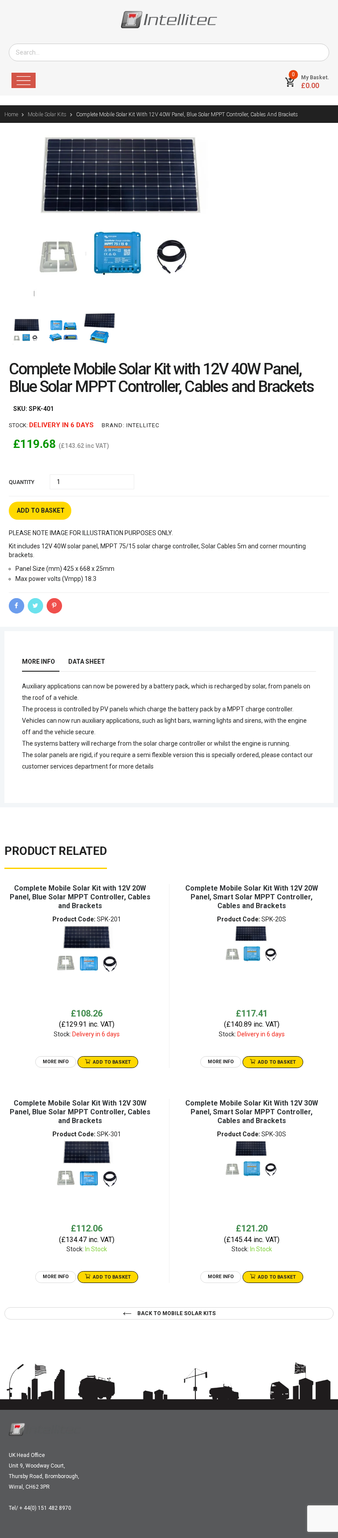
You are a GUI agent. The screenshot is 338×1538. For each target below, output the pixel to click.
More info (38, 661)
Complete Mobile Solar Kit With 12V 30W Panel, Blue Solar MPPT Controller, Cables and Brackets (80, 1112)
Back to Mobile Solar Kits (176, 1313)
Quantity (21, 482)
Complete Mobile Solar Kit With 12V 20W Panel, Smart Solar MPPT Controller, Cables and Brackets (251, 897)
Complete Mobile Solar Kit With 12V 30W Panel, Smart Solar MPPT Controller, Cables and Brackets (251, 1112)
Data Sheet (86, 661)
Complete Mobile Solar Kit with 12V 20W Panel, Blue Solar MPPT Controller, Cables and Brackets (80, 897)
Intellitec (142, 425)
